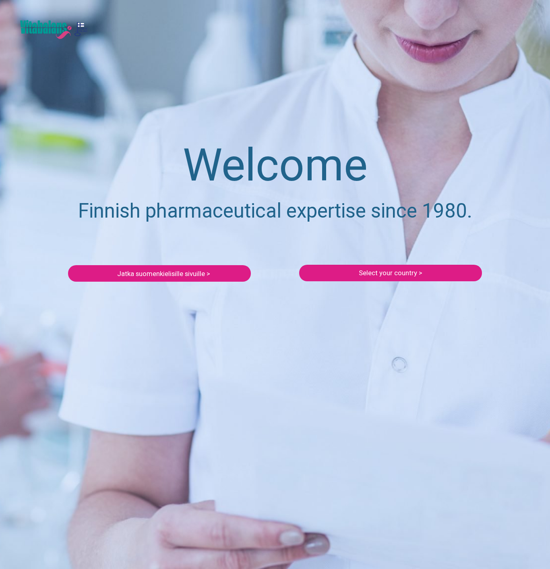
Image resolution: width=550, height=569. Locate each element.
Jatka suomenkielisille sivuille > (163, 274)
